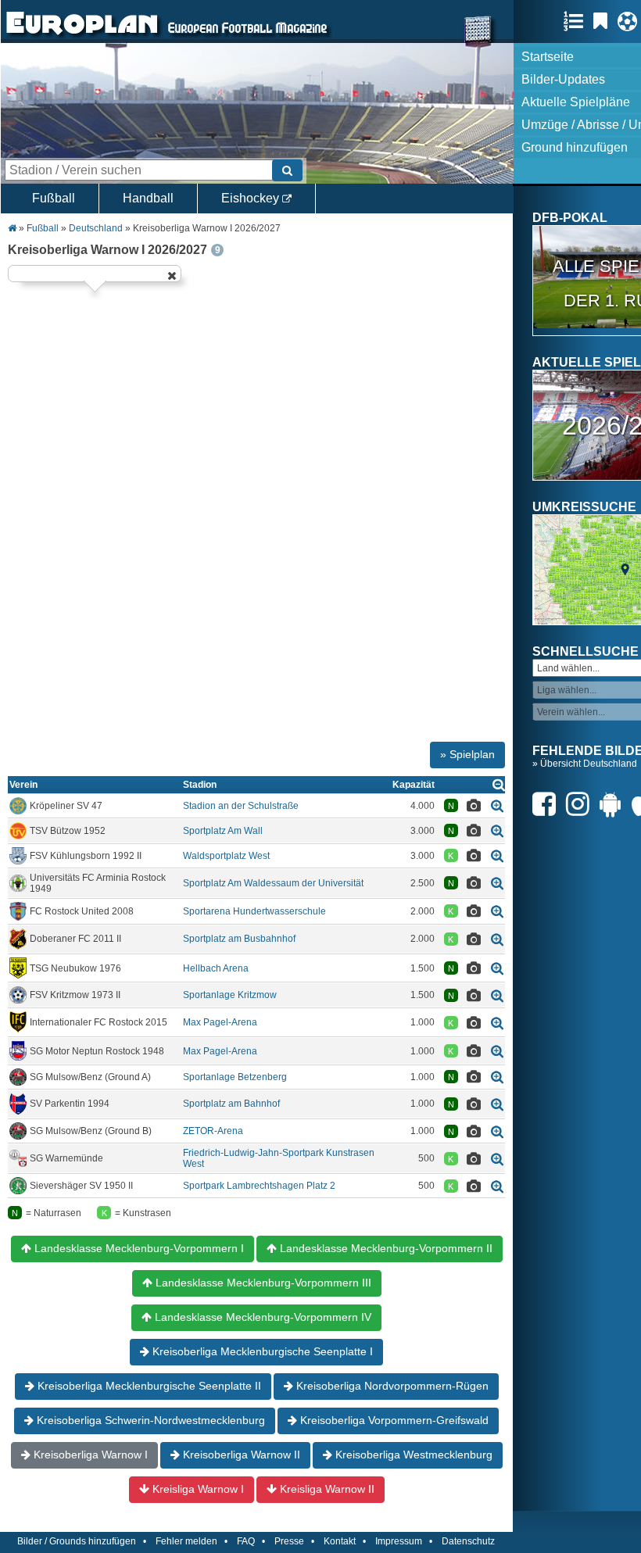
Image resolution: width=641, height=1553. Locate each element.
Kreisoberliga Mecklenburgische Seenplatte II (147, 1385)
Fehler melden (186, 1541)
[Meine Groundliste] (577, 21)
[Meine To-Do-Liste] (604, 21)
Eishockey (251, 198)
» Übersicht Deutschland (584, 763)
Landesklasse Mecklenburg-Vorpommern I (137, 1248)
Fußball (53, 198)
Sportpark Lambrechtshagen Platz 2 (259, 1185)
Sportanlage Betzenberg (235, 1077)
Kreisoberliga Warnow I (89, 1454)
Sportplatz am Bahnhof (231, 1103)
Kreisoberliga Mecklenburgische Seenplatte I (261, 1351)
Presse (289, 1541)
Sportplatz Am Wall (223, 830)
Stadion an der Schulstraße (241, 805)
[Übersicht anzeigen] (498, 784)
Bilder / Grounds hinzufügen (76, 1541)
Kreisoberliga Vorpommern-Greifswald (393, 1420)
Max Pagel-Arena (220, 1022)
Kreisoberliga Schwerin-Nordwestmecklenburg (149, 1420)
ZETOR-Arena (213, 1130)
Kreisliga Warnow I (196, 1489)
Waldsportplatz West (226, 855)
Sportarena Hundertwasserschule (254, 911)
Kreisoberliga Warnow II (240, 1454)
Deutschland (96, 228)
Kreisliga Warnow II (325, 1489)
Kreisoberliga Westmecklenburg (412, 1454)
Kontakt (340, 1541)
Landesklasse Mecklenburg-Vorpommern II (384, 1248)
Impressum (398, 1541)
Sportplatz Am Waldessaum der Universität (273, 883)
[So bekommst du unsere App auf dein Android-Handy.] (614, 804)
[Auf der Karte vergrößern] (497, 805)
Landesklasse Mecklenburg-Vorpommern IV (261, 1317)
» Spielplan (467, 754)
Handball (148, 198)
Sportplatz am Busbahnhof (239, 938)
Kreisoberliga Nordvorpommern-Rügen (391, 1385)
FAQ (246, 1541)
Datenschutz (468, 1541)
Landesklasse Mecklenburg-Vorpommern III (261, 1282)
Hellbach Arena (216, 968)
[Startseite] (82, 35)
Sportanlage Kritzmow (230, 994)
